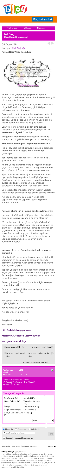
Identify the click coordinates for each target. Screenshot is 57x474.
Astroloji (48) (29, 398)
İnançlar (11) (9, 406)
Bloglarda (9, 429)
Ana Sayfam (12, 28)
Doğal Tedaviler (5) (12, 409)
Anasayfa (6, 446)
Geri (48, 43)
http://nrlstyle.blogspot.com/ (16, 330)
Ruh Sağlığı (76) (11, 398)
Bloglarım (41, 28)
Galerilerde (35, 429)
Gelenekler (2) (30, 409)
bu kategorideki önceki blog (16, 354)
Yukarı (50, 446)
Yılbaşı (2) (28, 413)
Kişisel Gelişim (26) (12, 401)
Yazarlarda (22, 429)
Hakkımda (27, 28)
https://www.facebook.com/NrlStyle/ (21, 335)
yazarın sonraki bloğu (41, 347)
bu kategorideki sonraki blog (38, 354)
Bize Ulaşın (16, 446)
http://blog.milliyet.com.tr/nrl (16, 37)
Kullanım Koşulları (29, 446)
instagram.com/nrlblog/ (14, 341)
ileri (52, 43)
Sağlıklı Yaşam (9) (31, 406)
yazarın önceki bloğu (15, 347)
